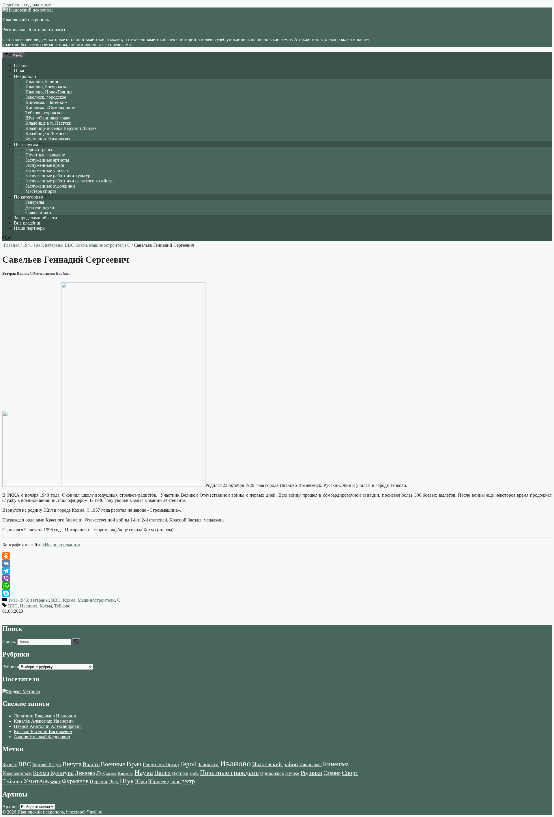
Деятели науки (39, 207)
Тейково (62, 605)
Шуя (127, 781)
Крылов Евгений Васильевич (43, 731)
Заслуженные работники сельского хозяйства (70, 180)
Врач (134, 764)
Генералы (34, 202)
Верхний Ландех (46, 764)
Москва (111, 773)
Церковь (99, 781)
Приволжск (272, 773)
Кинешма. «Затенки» (46, 102)
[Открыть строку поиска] (7, 238)
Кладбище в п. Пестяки (48, 123)
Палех (162, 772)
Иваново (28, 605)
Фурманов (75, 781)
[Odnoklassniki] (277, 556)
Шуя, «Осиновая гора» (47, 117)
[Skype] (277, 593)
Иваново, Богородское (47, 86)
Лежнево (85, 773)
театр (188, 781)
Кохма (81, 245)
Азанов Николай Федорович (42, 736)
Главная (21, 65)
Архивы (10, 806)
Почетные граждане (45, 154)
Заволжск (208, 764)
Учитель (36, 781)
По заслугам (26, 144)
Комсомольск (17, 773)
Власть (91, 764)
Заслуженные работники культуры (59, 175)
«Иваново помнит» (61, 544)
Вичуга (72, 764)
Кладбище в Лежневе (46, 133)
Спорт (350, 772)
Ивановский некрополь (25, 19)
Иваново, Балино (42, 81)
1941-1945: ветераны (43, 245)
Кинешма (336, 764)
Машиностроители (107, 245)
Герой (188, 764)
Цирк (114, 782)
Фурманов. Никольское (48, 138)
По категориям (28, 197)
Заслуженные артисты (47, 160)
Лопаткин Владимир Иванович (45, 715)
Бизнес (9, 764)
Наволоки (125, 774)
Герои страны (38, 149)
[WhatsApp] (277, 586)
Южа (141, 781)
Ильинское (310, 764)
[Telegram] (277, 571)
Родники (311, 772)
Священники (38, 212)
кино (176, 781)
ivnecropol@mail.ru (84, 811)
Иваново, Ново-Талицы (48, 91)
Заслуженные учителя (47, 170)
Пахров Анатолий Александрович (48, 726)
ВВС (69, 245)
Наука (143, 772)
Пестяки (180, 773)
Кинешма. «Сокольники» (50, 107)
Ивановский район (275, 764)
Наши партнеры (30, 228)
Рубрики (10, 666)
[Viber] (277, 578)
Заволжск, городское (45, 97)
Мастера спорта (40, 191)
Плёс (194, 773)
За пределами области (35, 217)
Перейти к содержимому (26, 4)
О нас (19, 70)
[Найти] (76, 641)
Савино (332, 773)
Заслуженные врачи (44, 165)
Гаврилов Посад (161, 764)
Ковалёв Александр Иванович (44, 721)
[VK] (277, 563)
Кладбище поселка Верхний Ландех (61, 128)
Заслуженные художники (50, 186)
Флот (55, 781)
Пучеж (292, 773)
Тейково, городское (44, 112)
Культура (62, 772)
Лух (100, 773)
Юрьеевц (158, 781)
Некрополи (25, 76)
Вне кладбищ (27, 222)
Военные (113, 764)
